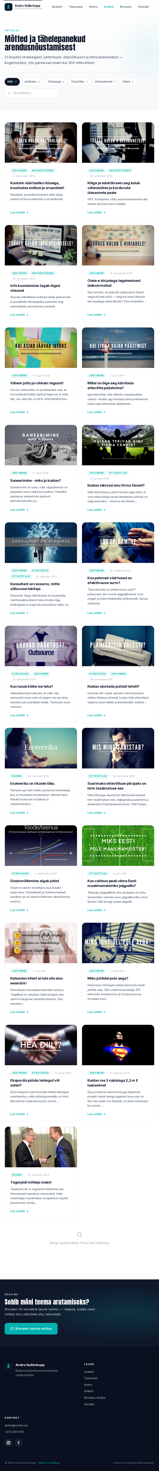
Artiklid (109, 7)
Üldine (128, 81)
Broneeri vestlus (95, 1397)
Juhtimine (32, 81)
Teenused (76, 7)
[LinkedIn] (8, 1443)
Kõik (12, 81)
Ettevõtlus (79, 81)
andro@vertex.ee (16, 1425)
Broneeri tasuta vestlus (33, 1328)
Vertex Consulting (49, 1462)
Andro (93, 7)
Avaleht (57, 7)
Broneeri (126, 7)
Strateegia (56, 81)
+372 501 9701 (14, 1432)
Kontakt (143, 7)
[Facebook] (18, 1443)
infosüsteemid (105, 81)
